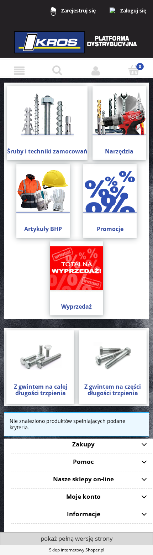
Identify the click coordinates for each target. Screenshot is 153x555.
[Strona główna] (76, 47)
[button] (19, 70)
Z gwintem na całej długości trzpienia (40, 390)
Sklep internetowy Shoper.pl (76, 550)
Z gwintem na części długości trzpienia (112, 390)
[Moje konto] (95, 70)
